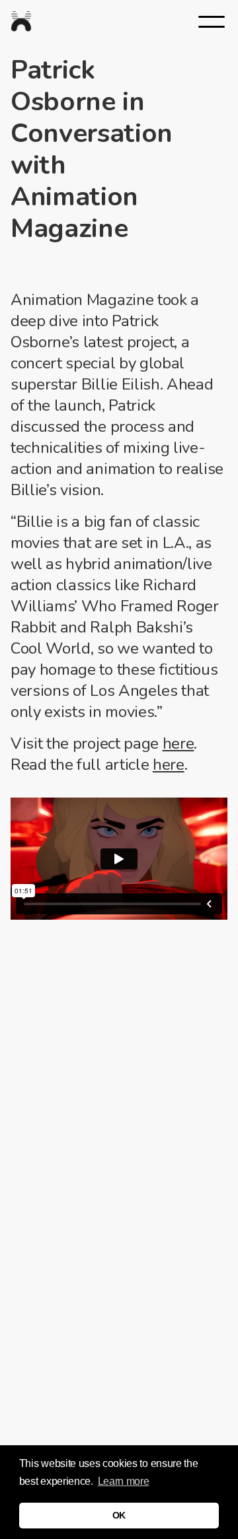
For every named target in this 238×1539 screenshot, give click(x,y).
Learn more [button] (123, 1481)
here (178, 743)
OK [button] (119, 1515)
